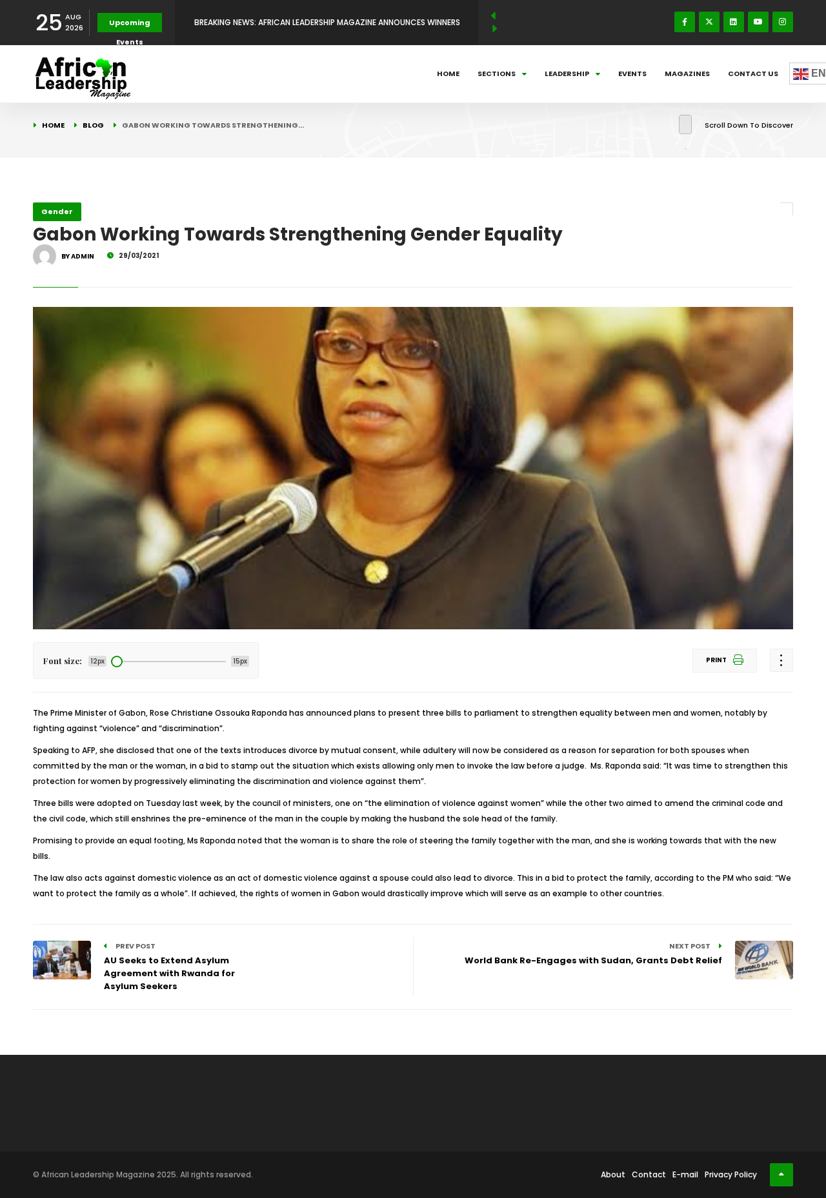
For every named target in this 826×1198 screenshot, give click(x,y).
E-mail (685, 1174)
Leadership (567, 73)
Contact (649, 1174)
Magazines (687, 73)
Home (448, 73)
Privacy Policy (731, 1174)
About (613, 1174)
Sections (497, 73)
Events (632, 73)
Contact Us (753, 73)
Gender (57, 211)
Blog (93, 125)
